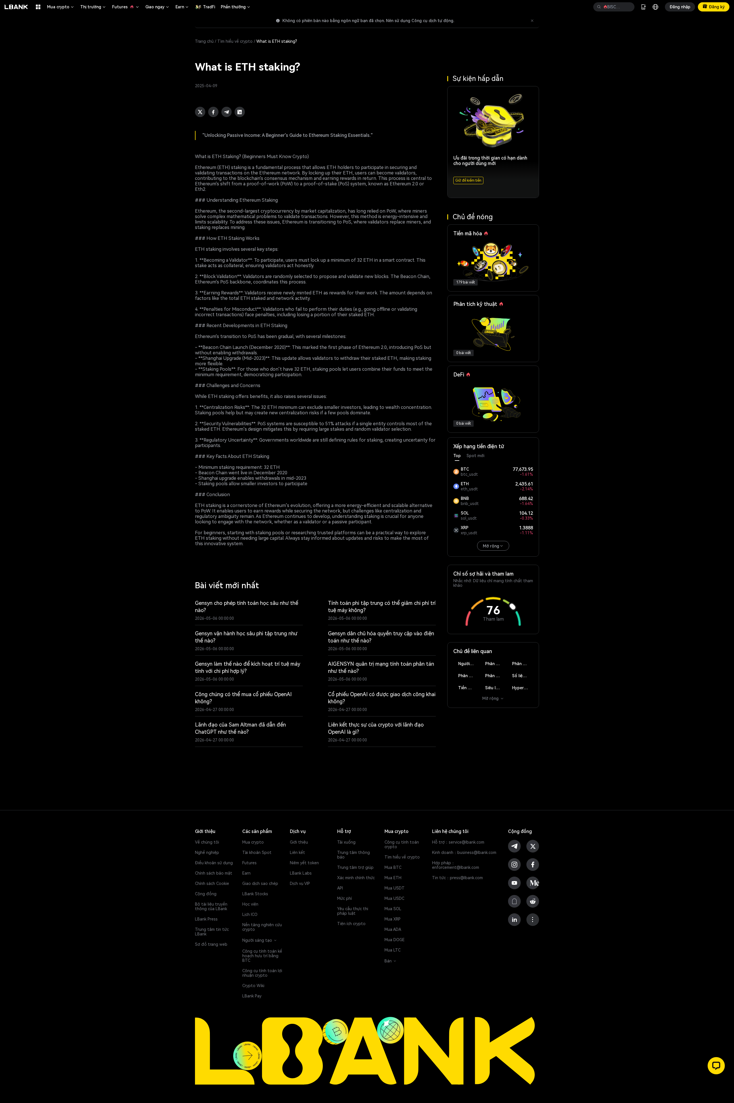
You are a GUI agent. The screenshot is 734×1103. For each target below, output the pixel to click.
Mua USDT (394, 888)
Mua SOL (392, 908)
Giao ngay (157, 7)
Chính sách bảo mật (213, 873)
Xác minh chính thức (356, 877)
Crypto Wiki (253, 985)
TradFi (209, 7)
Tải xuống (346, 842)
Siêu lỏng (494, 688)
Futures (126, 7)
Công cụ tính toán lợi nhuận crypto (262, 973)
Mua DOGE (394, 939)
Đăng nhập (679, 7)
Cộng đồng (205, 894)
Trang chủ (204, 41)
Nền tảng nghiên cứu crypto (262, 927)
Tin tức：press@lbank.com (457, 877)
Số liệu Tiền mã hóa (522, 675)
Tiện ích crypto (351, 923)
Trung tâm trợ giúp (355, 867)
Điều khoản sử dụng (214, 863)
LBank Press (206, 919)
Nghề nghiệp (207, 852)
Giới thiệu (299, 842)
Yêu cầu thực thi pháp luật (352, 911)
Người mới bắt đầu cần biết (468, 663)
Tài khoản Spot (257, 852)
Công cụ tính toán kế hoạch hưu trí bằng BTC (262, 956)
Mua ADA (392, 929)
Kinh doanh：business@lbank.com (464, 852)
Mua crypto (61, 7)
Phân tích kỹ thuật (495, 663)
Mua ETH (392, 877)
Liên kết (297, 852)
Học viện (250, 904)
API (340, 888)
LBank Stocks (255, 894)
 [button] (599, 7)
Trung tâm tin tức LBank (212, 931)
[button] (716, 1065)
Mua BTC (392, 867)
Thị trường (93, 7)
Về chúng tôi (207, 842)
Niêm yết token (304, 863)
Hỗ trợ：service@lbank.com (458, 842)
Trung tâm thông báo (353, 854)
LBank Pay (251, 996)
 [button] (628, 7)
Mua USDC (394, 898)
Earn (182, 7)
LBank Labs (301, 873)
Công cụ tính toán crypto (401, 844)
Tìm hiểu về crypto (235, 41)
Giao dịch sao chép (260, 883)
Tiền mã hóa (468, 688)
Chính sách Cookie (212, 883)
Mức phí (344, 898)
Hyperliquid (522, 688)
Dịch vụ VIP (300, 883)
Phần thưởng (236, 7)
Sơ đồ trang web (211, 944)
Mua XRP (392, 919)
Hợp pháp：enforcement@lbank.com (455, 865)
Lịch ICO (249, 914)
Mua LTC (392, 950)
